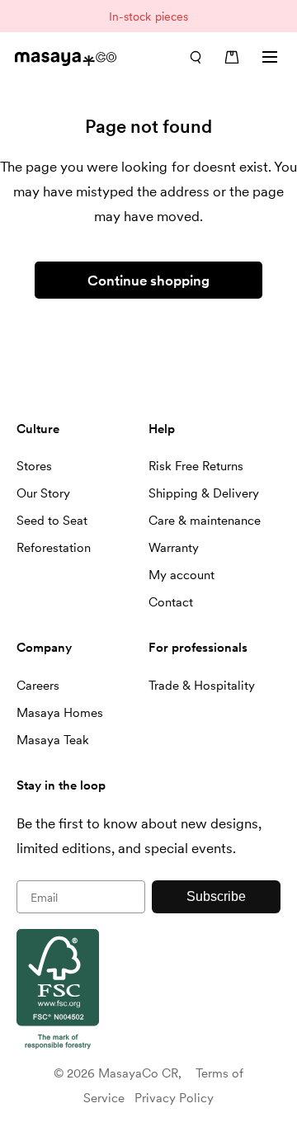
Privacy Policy (174, 1098)
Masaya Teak (52, 740)
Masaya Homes (59, 712)
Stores (34, 466)
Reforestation (53, 547)
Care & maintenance (204, 520)
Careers (37, 685)
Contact (170, 602)
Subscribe (216, 896)
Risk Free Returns (195, 466)
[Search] (195, 57)
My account (181, 575)
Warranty (173, 547)
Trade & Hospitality (201, 685)
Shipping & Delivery (203, 493)
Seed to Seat (51, 520)
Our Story (43, 493)
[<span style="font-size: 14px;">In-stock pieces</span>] (148, 16)
